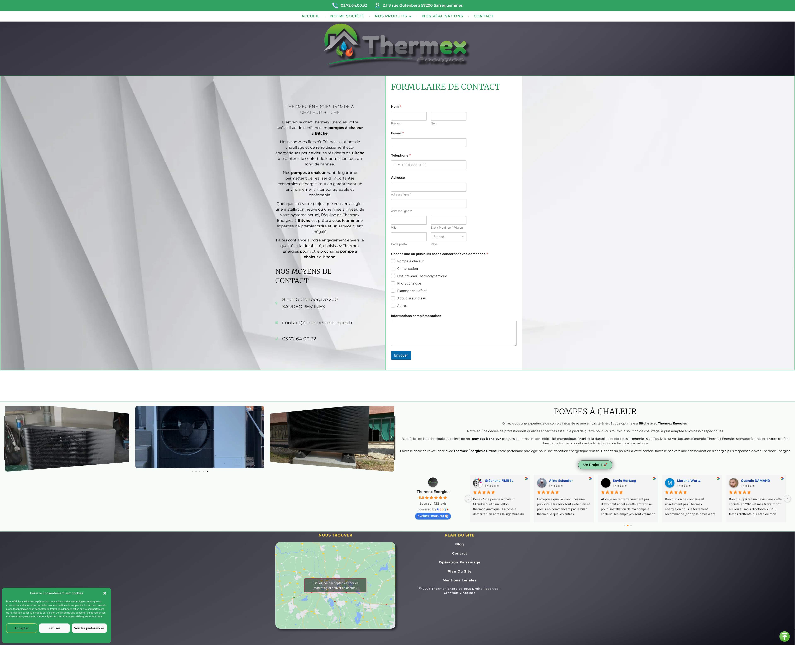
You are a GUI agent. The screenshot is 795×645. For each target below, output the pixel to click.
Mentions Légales (68, 637)
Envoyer (401, 355)
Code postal (399, 244)
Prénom (396, 123)
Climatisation (407, 268)
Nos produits (391, 16)
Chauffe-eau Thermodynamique (422, 276)
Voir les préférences (89, 628)
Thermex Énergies (433, 491)
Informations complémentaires (416, 316)
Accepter (21, 628)
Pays (434, 244)
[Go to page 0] (624, 525)
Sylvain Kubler (560, 481)
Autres (402, 306)
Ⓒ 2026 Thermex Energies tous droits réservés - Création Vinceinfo (460, 591)
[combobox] (396, 164)
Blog (459, 544)
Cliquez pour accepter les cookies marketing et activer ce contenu (335, 585)
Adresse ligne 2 (401, 211)
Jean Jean (685, 481)
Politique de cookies (44, 637)
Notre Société (347, 16)
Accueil (310, 16)
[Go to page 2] (631, 525)
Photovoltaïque (409, 283)
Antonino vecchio (755, 481)
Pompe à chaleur (410, 261)
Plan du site (460, 571)
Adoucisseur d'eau (411, 298)
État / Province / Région (447, 227)
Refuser (54, 628)
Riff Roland (622, 481)
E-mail (397, 133)
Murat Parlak (495, 481)
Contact (484, 16)
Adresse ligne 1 (401, 194)
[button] (105, 593)
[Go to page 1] (628, 525)
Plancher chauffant (412, 291)
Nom (434, 123)
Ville (393, 227)
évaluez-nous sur (431, 516)
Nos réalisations (442, 16)
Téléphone (401, 155)
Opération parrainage (460, 562)
